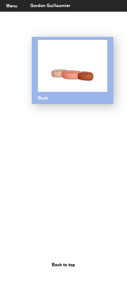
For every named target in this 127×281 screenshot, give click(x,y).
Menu (11, 6)
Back (43, 98)
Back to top (63, 264)
